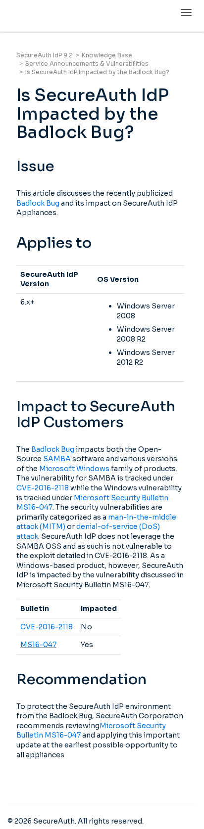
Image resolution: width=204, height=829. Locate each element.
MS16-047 (38, 644)
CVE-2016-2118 (42, 487)
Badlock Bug (37, 203)
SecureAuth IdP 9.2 (44, 55)
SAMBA (57, 458)
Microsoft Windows (74, 468)
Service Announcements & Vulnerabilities (87, 63)
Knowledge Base (107, 55)
